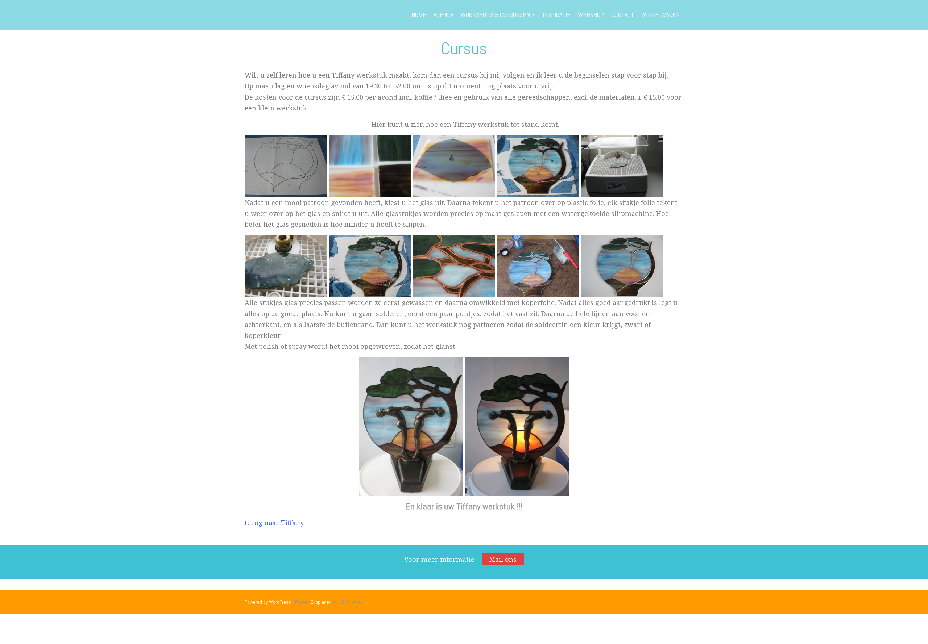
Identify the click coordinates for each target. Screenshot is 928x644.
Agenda (443, 15)
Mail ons (503, 559)
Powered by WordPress (268, 602)
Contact (622, 15)
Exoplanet (321, 602)
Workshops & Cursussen (495, 15)
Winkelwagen (660, 15)
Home (418, 15)
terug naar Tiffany (274, 522)
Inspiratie (557, 15)
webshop (591, 15)
